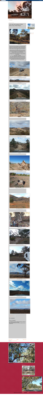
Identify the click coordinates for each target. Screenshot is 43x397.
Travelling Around (30, 377)
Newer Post (10, 339)
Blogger (28, 392)
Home (17, 339)
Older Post (24, 339)
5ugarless (23, 392)
